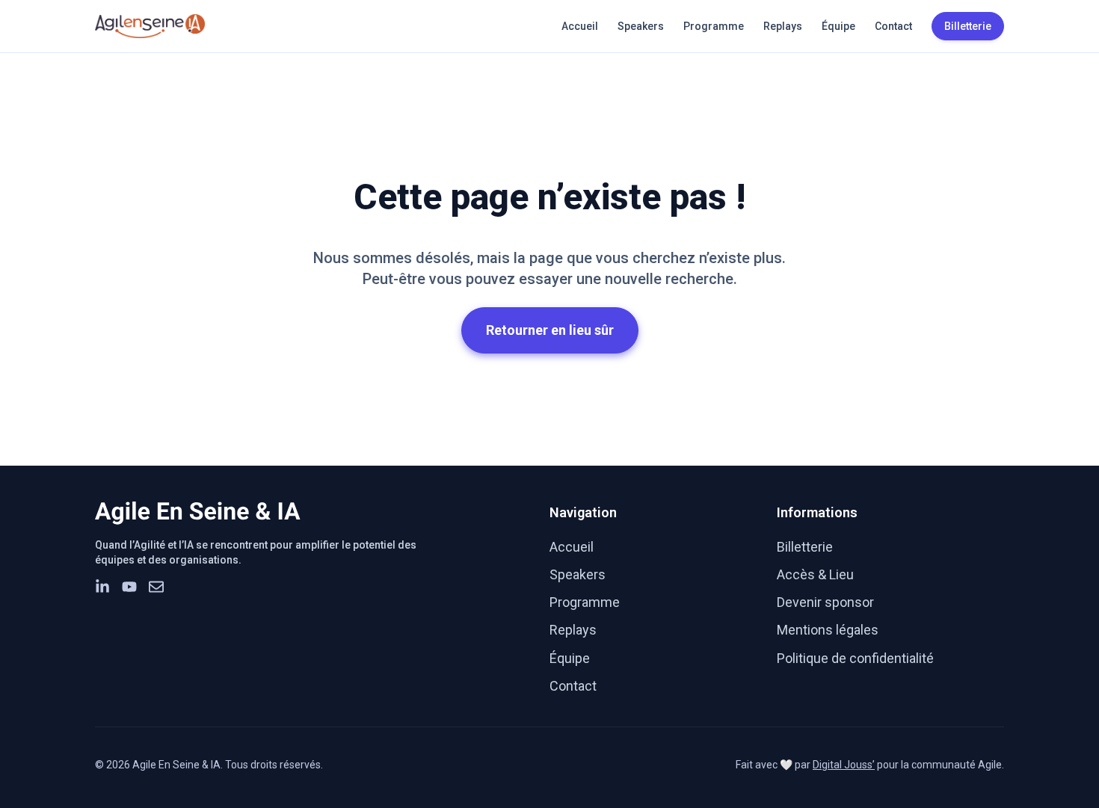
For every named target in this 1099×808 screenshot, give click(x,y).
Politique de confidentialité (855, 658)
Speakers (641, 26)
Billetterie (805, 547)
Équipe (838, 26)
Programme (713, 26)
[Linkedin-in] (102, 586)
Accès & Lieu (815, 574)
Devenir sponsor (825, 602)
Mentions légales (827, 630)
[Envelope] (156, 586)
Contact (893, 26)
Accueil (579, 26)
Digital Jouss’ (844, 765)
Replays (782, 26)
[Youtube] (129, 586)
